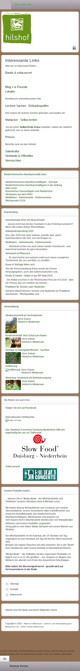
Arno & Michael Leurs (48, 501)
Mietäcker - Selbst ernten (21, 119)
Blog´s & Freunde (16, 87)
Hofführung (11, 366)
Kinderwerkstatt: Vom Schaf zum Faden (26, 335)
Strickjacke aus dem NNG (18, 194)
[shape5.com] (40, 639)
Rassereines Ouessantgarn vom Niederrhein (29, 191)
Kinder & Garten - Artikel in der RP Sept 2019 (29, 275)
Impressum (16, 594)
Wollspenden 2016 (15, 200)
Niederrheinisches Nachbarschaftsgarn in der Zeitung (33, 185)
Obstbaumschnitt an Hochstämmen (23, 315)
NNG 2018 (11, 188)
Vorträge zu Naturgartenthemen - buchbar (27, 350)
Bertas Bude (30, 498)
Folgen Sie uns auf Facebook (20, 407)
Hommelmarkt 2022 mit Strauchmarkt (24, 220)
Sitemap (14, 583)
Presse (9, 137)
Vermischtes (13, 160)
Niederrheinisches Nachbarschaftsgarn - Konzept (31, 182)
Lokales (10, 91)
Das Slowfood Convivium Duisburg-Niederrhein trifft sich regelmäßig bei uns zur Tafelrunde (35, 431)
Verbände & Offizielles (19, 155)
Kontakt (14, 589)
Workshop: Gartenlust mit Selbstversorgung (28, 377)
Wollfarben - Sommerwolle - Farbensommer (28, 197)
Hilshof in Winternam (29, 321)
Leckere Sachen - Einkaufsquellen (27, 105)
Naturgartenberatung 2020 (19, 231)
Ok (4, 659)
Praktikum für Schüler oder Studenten (25, 286)
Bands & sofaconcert (18, 72)
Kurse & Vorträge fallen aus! (20, 264)
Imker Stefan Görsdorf (36, 526)
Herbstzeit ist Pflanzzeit (17, 253)
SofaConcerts (12, 466)
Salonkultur (12, 151)
